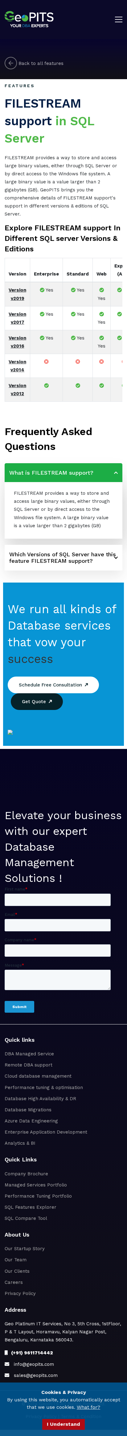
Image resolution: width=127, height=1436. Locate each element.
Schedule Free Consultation (52, 685)
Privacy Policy (20, 1293)
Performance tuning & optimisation (44, 1087)
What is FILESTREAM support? (51, 472)
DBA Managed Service (29, 1054)
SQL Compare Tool (26, 1218)
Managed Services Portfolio (36, 1185)
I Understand (63, 1424)
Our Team (16, 1260)
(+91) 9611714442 (30, 1353)
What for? (88, 1407)
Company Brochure (26, 1174)
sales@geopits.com (33, 1375)
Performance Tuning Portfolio (38, 1196)
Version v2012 (17, 389)
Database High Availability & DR (40, 1098)
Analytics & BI (20, 1143)
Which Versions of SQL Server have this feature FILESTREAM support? (62, 557)
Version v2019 (17, 294)
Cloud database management (38, 1076)
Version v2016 (17, 342)
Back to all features (40, 63)
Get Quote (35, 701)
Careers (14, 1282)
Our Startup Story (25, 1248)
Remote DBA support (28, 1065)
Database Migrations (28, 1110)
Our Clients (17, 1271)
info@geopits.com (31, 1364)
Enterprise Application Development (46, 1132)
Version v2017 (17, 318)
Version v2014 (17, 366)
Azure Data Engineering (31, 1121)
